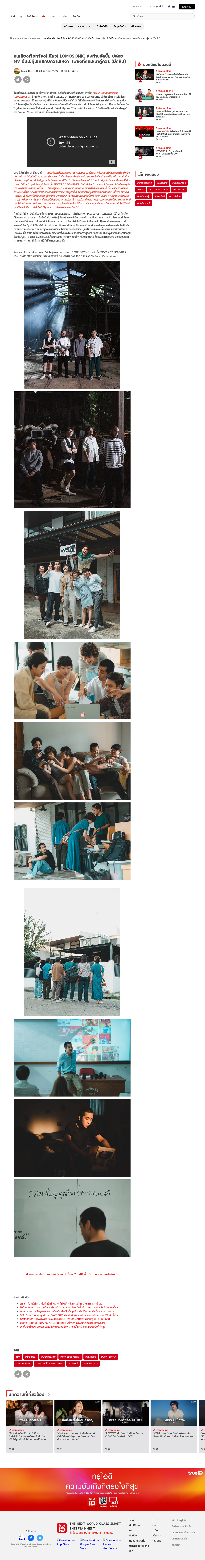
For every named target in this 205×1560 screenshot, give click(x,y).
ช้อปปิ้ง (133, 1536)
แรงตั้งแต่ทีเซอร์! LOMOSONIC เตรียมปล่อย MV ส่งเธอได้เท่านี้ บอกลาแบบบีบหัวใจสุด (62, 1327)
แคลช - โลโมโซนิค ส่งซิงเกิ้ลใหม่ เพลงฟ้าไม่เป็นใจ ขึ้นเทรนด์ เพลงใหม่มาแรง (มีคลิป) (61, 1304)
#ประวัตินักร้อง (179, 183)
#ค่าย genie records (70, 1357)
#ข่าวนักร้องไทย (48, 1357)
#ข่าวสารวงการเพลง (158, 189)
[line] (22, 1538)
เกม (54, 16)
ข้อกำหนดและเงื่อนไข (181, 1526)
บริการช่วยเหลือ (179, 1538)
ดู (21, 16)
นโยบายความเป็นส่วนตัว (183, 1532)
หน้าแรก (68, 26)
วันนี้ (12, 16)
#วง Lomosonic (23, 1363)
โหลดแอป (137, 6)
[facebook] (31, 1538)
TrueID (19, 6)
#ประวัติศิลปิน (178, 189)
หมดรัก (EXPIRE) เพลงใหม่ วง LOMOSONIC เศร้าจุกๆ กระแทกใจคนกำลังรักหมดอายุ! (63, 1323)
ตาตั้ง (64, 16)
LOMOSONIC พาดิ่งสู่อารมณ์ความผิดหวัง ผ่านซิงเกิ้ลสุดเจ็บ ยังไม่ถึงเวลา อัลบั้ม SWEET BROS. (67, 1311)
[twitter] (40, 1538)
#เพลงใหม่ (73, 1363)
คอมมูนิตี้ (156, 1541)
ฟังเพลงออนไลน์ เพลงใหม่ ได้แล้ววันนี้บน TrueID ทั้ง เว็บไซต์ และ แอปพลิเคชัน (72, 1274)
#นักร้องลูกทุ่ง (143, 196)
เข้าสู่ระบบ (186, 6)
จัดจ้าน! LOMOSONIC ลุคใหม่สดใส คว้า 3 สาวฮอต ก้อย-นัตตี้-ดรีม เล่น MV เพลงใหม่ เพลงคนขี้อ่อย (69, 1308)
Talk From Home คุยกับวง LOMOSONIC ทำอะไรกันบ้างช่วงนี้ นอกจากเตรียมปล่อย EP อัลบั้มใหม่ (69, 1315)
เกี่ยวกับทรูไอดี (179, 1520)
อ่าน (44, 16)
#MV (18, 1357)
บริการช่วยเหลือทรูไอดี (139, 1548)
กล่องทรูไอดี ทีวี (157, 6)
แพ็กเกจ (156, 1536)
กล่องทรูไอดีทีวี (137, 1541)
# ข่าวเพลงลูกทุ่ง (164, 91)
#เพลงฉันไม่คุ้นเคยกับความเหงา (49, 1363)
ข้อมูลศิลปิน (120, 26)
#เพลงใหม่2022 (90, 1363)
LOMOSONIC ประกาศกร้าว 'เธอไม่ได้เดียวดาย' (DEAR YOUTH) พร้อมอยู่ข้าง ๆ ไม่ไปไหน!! (65, 1319)
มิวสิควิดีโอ (102, 26)
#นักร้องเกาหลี (143, 203)
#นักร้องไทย (90, 1357)
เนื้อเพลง (136, 26)
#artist (140, 189)
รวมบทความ (84, 26)
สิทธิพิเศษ (32, 16)
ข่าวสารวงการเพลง (31, 38)
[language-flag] (169, 6)
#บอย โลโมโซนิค (108, 1357)
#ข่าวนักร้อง (30, 1357)
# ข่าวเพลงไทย (163, 71)
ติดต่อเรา (176, 1545)
